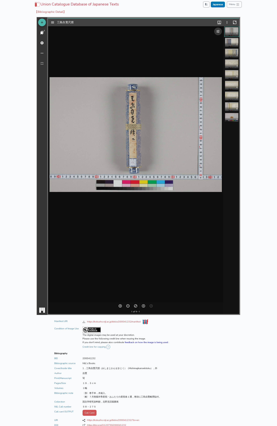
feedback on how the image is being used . (147, 342)
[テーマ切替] (206, 4)
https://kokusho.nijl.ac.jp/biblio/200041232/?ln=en (113, 420)
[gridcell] (76, 4)
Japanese (218, 4)
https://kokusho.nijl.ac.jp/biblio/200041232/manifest (114, 321)
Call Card (89, 412)
